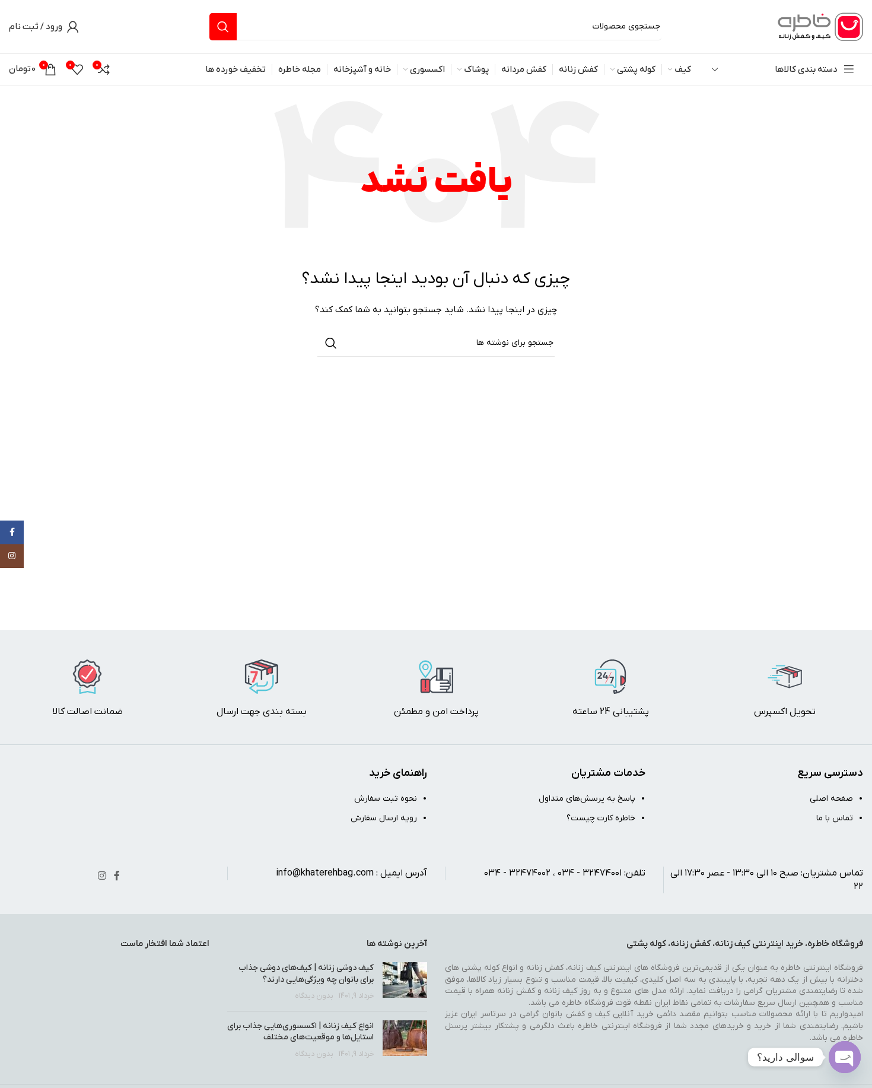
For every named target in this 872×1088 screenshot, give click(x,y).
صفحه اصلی (831, 798)
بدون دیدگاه (314, 996)
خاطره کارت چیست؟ (601, 818)
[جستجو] (223, 26)
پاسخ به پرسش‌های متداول (587, 798)
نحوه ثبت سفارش (385, 798)
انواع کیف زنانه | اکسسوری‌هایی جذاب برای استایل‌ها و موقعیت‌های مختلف (300, 1031)
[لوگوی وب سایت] (818, 26)
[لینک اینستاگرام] (102, 876)
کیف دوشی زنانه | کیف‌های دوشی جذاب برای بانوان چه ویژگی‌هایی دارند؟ (306, 973)
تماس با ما (834, 818)
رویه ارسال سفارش (384, 818)
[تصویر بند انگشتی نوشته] (405, 982)
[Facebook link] (117, 876)
